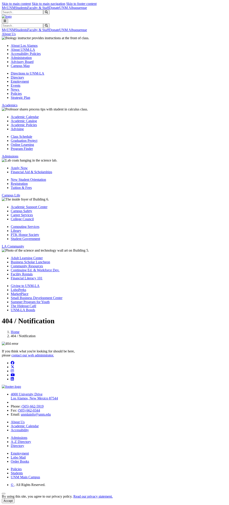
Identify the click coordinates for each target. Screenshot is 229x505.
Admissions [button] (10, 156)
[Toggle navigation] (5, 21)
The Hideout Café (23, 306)
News (15, 89)
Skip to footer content (81, 4)
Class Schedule (21, 136)
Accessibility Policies (26, 54)
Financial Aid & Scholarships (31, 172)
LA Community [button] (13, 246)
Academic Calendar (25, 117)
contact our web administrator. (32, 355)
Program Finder (22, 149)
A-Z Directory (21, 442)
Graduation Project (24, 140)
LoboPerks (18, 290)
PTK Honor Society (25, 235)
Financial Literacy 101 (26, 278)
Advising (17, 129)
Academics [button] (9, 105)
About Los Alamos (24, 45)
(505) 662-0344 (29, 410)
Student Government (25, 239)
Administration (21, 58)
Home (15, 332)
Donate (54, 8)
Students (21, 8)
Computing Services (25, 227)
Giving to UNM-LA (25, 286)
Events (15, 85)
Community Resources (27, 266)
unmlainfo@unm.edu (36, 414)
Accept (8, 501)
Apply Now (19, 168)
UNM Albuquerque (73, 8)
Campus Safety (21, 211)
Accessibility (20, 430)
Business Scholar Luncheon (30, 262)
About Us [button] (9, 34)
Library (16, 231)
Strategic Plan (20, 97)
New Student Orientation (28, 179)
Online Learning (22, 145)
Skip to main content (16, 4)
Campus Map (20, 66)
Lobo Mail (18, 457)
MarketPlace (19, 294)
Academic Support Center (29, 207)
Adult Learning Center (27, 258)
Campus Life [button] (11, 195)
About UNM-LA (23, 50)
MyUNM (8, 8)
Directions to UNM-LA (27, 73)
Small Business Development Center (36, 298)
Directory (17, 77)
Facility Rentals (22, 274)
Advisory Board (22, 62)
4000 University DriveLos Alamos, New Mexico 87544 (34, 396)
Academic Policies (24, 125)
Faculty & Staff (38, 8)
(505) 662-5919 (32, 406)
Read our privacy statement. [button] (93, 496)
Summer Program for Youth (30, 302)
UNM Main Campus (25, 477)
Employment (20, 81)
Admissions (19, 438)
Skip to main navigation (48, 4)
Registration (19, 184)
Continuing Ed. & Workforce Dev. (35, 270)
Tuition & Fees (21, 188)
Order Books (20, 461)
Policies (16, 93)
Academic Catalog (24, 121)
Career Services (22, 215)
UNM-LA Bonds (23, 310)
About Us (18, 422)
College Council (22, 219)
